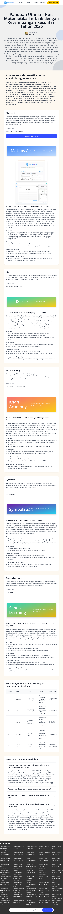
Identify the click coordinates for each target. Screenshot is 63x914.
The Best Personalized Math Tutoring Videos (18, 872)
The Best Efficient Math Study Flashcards (4, 866)
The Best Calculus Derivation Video (56, 865)
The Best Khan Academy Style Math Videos (5, 890)
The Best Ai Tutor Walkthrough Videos (18, 895)
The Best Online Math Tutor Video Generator (43, 860)
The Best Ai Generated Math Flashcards (56, 884)
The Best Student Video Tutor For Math (56, 878)
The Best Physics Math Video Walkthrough (43, 866)
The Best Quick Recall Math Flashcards (30, 878)
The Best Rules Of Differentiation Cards (31, 895)
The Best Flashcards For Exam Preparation (18, 848)
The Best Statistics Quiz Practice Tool (44, 847)
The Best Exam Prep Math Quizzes (18, 901)
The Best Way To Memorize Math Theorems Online (4, 896)
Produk (29, 3)
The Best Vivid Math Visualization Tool (44, 883)
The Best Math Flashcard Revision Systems (44, 890)
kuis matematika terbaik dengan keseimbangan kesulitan (36, 121)
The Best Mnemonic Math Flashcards (57, 889)
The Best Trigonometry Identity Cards (42, 872)
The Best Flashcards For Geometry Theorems (5, 878)
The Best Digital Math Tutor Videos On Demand (31, 866)
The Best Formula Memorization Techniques (17, 878)
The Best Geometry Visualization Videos (44, 895)
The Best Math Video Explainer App (44, 853)
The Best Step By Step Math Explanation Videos (57, 896)
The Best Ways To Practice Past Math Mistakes (18, 854)
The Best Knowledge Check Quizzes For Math (57, 872)
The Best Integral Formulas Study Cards (17, 884)
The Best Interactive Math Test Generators (57, 902)
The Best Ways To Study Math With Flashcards (31, 890)
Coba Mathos (48, 910)
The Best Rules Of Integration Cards (5, 859)
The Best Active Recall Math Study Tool (30, 854)
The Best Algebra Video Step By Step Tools (18, 860)
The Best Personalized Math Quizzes (31, 884)
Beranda (21, 3)
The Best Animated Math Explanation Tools (5, 902)
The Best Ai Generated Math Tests (4, 854)
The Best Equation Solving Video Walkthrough (5, 848)
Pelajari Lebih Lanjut (31, 136)
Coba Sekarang (53, 3)
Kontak (42, 3)
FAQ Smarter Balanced (39, 52)
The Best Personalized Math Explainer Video (31, 860)
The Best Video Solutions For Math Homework (5, 872)
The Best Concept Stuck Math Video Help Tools (17, 866)
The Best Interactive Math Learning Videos (57, 854)
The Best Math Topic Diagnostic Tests (44, 901)
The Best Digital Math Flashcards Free (56, 860)
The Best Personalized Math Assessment (31, 902)
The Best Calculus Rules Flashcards (30, 871)
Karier (35, 3)
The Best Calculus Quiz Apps (43, 877)
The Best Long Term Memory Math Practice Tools (18, 890)
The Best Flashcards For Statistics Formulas (31, 848)
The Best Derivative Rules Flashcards (5, 883)
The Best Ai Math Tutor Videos (56, 847)
